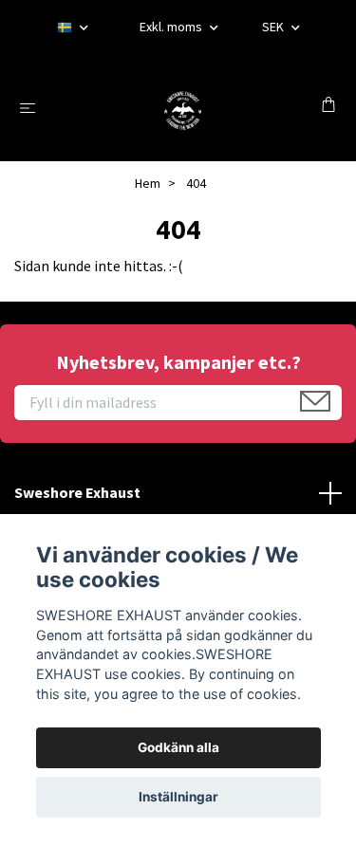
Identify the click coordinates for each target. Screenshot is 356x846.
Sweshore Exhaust (77, 492)
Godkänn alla (178, 747)
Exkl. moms (172, 26)
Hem (147, 183)
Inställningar (178, 796)
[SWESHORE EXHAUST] (182, 107)
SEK (274, 26)
